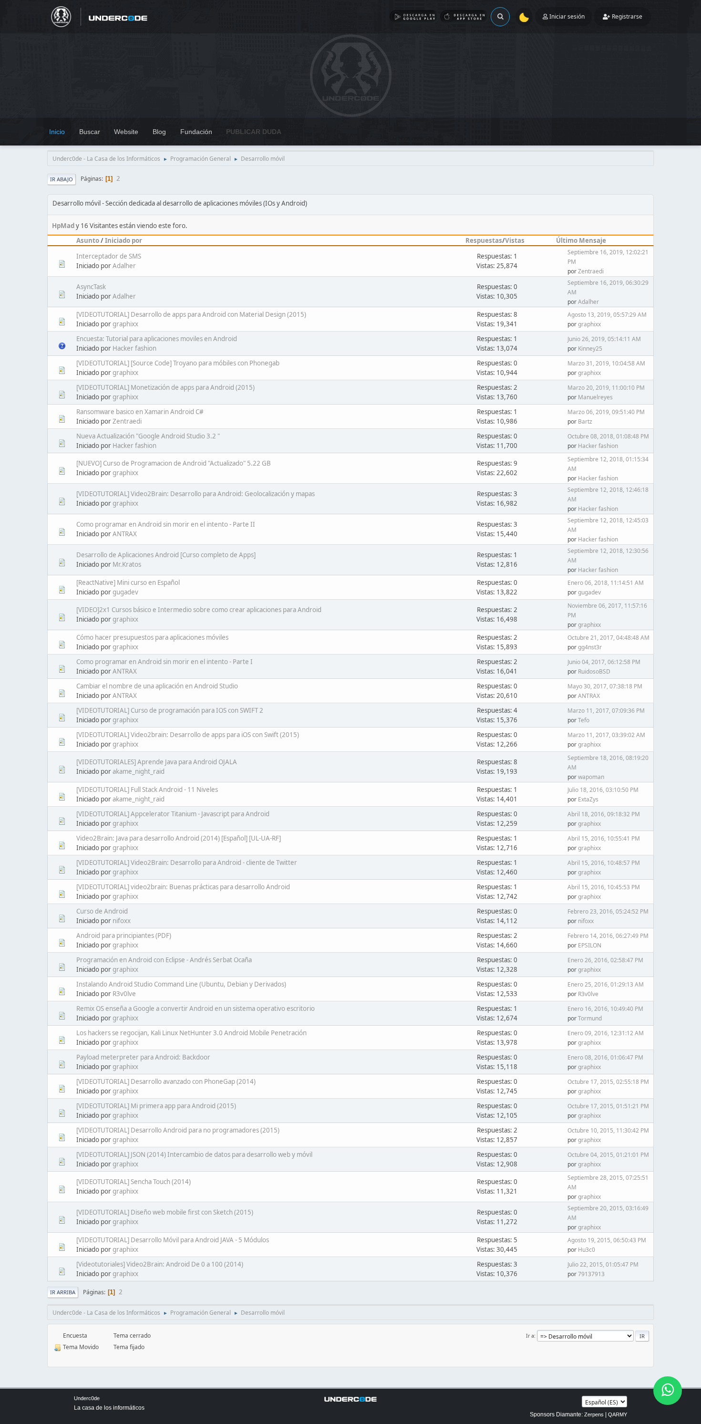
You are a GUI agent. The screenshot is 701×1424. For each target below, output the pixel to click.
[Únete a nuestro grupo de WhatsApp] (667, 1390)
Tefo (583, 720)
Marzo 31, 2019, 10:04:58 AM (606, 363)
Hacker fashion (134, 348)
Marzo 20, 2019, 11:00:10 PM (606, 388)
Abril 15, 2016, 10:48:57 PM (603, 863)
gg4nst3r (590, 647)
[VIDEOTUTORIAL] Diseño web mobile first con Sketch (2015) (164, 1212)
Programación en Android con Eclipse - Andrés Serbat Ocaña (164, 960)
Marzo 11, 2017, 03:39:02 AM (606, 735)
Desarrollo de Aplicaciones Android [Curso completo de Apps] (166, 555)
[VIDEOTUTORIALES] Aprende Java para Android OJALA (156, 762)
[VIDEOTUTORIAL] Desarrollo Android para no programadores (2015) (177, 1130)
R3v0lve (124, 993)
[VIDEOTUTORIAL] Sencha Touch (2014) (133, 1181)
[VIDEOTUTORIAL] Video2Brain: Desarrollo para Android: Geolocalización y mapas (195, 493)
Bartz (585, 421)
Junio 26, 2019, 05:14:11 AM (604, 339)
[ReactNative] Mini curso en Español (128, 582)
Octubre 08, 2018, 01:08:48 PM (608, 436)
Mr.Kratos (127, 564)
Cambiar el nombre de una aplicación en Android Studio (157, 686)
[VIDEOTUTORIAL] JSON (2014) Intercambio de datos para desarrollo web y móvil (194, 1154)
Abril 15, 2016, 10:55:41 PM (603, 838)
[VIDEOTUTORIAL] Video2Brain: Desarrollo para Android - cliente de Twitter (186, 862)
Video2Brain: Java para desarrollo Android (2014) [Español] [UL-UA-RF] (178, 838)
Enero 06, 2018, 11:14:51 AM (605, 583)
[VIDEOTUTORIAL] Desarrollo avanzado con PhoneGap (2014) (166, 1081)
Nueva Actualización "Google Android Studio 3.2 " (148, 436)
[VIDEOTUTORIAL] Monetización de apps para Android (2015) (165, 387)
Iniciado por (123, 240)
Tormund (590, 1018)
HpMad (63, 225)
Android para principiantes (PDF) (123, 935)
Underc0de (87, 1398)
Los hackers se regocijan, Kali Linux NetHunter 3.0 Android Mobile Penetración (191, 1033)
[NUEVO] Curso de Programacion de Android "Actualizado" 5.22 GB (173, 463)
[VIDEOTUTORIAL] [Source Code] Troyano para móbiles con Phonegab (177, 363)
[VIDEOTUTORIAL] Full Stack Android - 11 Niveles (147, 789)
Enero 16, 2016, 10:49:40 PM (605, 1009)
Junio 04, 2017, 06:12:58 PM (603, 662)
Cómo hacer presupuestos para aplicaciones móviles (152, 637)
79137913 (591, 1274)
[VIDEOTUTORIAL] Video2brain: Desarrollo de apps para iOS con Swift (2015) (187, 734)
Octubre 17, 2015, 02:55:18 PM (608, 1082)
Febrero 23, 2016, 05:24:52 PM (608, 911)
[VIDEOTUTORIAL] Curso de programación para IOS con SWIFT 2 (169, 710)
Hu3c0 (586, 1250)
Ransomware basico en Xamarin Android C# (140, 411)
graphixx (125, 324)
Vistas (515, 240)
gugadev (125, 592)
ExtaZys (588, 799)
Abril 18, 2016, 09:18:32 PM (603, 814)
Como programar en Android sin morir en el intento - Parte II (165, 524)
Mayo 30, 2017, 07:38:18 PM (604, 686)
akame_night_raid (139, 771)
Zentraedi (591, 271)
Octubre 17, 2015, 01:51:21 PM (608, 1106)
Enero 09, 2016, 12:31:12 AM (605, 1033)
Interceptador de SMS (108, 256)
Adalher (124, 265)
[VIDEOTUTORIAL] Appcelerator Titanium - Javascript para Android (172, 814)
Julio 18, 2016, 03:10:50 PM (603, 790)
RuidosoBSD (594, 671)
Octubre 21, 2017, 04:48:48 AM (608, 638)
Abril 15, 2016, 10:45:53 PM (603, 887)
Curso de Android (102, 911)
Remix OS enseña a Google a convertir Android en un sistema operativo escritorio (195, 1008)
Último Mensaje (581, 240)
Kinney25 (590, 348)
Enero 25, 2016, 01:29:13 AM (605, 984)
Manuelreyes (595, 397)
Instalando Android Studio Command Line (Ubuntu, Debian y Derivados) (181, 984)
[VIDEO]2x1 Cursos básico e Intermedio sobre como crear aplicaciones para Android (198, 609)
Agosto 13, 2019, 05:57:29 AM (607, 315)
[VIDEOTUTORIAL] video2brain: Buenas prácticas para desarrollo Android (183, 887)
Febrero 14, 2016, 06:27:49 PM (608, 936)
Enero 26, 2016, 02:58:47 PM (605, 960)
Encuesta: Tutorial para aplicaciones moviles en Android (156, 338)
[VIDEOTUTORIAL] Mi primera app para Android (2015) (156, 1106)
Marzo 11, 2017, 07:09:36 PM (606, 711)
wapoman (591, 777)
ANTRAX (125, 534)
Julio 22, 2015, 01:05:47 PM (603, 1264)
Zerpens (594, 1414)
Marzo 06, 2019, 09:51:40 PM (606, 412)
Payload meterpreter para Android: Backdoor (143, 1057)
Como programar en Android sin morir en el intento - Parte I (164, 661)
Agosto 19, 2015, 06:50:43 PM (606, 1240)
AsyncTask (91, 286)
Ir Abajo (61, 179)
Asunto (87, 240)
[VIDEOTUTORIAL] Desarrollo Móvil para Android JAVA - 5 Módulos (172, 1240)
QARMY (617, 1414)
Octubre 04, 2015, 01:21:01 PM (608, 1155)
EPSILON (589, 945)
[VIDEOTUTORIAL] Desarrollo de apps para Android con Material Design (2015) (191, 314)
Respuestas (483, 240)
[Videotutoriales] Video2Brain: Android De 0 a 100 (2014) (159, 1264)
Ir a (530, 1335)
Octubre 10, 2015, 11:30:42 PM (608, 1130)
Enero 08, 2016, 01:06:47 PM (605, 1057)
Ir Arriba (62, 1292)
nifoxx (122, 920)
